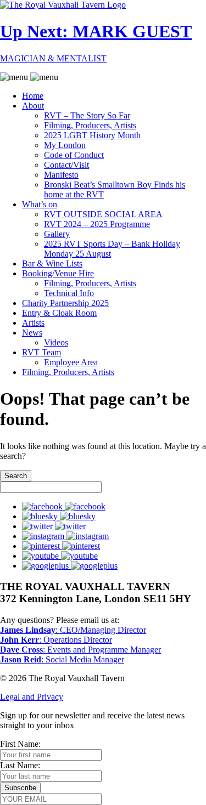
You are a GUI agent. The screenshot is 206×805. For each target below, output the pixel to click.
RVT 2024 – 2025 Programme (97, 224)
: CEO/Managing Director (73, 629)
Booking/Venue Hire (58, 273)
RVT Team (41, 352)
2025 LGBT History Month (92, 135)
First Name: (20, 744)
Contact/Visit (66, 164)
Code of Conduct (74, 155)
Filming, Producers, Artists (90, 125)
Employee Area (71, 362)
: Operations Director (56, 639)
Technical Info (69, 293)
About (33, 105)
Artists (33, 322)
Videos (56, 342)
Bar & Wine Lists (52, 263)
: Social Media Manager (62, 659)
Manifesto (61, 174)
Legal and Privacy (31, 696)
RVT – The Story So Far (87, 115)
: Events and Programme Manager (80, 649)
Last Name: (20, 765)
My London (65, 145)
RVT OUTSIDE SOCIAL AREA (103, 214)
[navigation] (103, 224)
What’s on (39, 204)
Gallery (57, 234)
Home (32, 95)
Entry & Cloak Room (59, 313)
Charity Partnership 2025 (65, 303)
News (32, 332)
